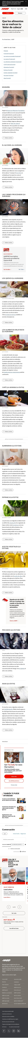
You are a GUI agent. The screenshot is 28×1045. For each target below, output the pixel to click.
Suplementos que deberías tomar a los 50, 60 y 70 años (8, 816)
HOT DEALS (8, 920)
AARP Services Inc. (17, 987)
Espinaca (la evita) (8, 70)
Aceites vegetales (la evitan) (10, 72)
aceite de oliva (18, 576)
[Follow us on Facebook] (4, 1031)
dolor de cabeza (15, 123)
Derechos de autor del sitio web (8, 1021)
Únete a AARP (13, 620)
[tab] (6, 844)
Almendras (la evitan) (9, 67)
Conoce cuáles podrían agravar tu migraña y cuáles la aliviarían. (13, 31)
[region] (14, 842)
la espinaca (16, 525)
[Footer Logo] (14, 960)
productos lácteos (11, 314)
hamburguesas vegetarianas (12, 372)
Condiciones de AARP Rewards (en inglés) (10, 1019)
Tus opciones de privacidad (14, 1026)
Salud (4, 18)
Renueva (20, 13)
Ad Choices (4, 1026)
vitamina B (12, 523)
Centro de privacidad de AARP (8, 1011)
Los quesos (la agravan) (9, 59)
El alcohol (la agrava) (9, 53)
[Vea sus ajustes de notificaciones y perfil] (25, 844)
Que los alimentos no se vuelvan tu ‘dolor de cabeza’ (12, 24)
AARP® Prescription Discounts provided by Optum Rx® (11, 258)
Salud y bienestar (8, 254)
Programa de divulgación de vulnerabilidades (10, 1024)
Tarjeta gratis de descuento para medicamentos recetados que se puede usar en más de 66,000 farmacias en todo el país (14, 264)
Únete (7, 13)
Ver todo (21, 269)
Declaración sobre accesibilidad (8, 1016)
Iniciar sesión (16, 833)
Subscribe (14, 776)
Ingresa (19, 8)
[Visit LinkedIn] (18, 1031)
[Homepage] (5, 9)
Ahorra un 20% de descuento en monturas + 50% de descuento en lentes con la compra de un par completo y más (13, 893)
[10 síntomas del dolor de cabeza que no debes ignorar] (21, 808)
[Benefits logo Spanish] (6, 251)
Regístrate (13, 8)
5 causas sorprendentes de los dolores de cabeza (9, 799)
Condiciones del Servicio (7, 1013)
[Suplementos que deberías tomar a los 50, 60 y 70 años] (21, 816)
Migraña (6, 50)
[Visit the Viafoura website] (23, 851)
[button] (8, 907)
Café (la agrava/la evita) (9, 64)
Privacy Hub (14, 784)
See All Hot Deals (14, 928)
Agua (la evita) (7, 78)
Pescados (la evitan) (8, 75)
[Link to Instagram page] (14, 1031)
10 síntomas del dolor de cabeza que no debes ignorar (9, 808)
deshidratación (8, 709)
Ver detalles (7, 269)
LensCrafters (8, 889)
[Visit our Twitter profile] (9, 1031)
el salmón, (22, 668)
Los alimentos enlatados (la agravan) (12, 61)
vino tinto (18, 173)
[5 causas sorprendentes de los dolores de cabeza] (21, 800)
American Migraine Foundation (15, 110)
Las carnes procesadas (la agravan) (12, 56)
